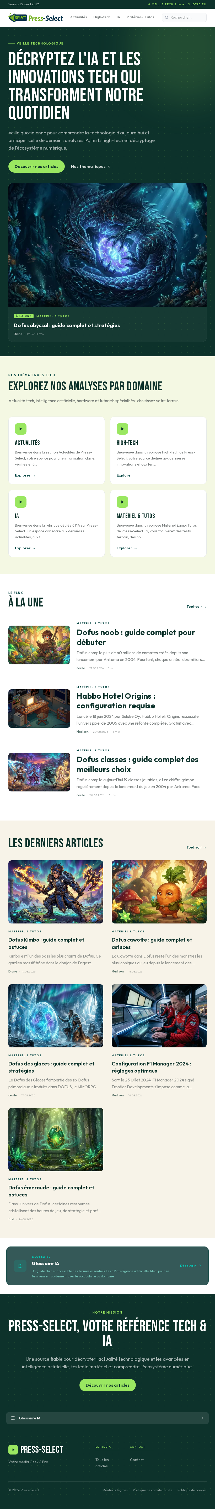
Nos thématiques (91, 166)
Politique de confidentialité (152, 1490)
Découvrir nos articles (36, 166)
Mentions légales (115, 1490)
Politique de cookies (192, 1490)
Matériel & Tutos (140, 17)
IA (118, 17)
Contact (137, 1459)
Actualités (78, 17)
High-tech (101, 17)
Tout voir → (196, 606)
